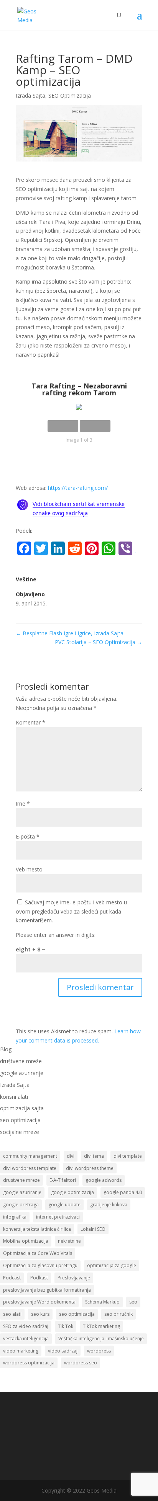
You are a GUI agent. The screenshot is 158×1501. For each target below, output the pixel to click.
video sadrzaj (62, 1351)
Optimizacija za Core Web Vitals (37, 1253)
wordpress (99, 1351)
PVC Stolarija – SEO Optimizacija (98, 642)
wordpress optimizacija (28, 1362)
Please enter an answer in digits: (55, 934)
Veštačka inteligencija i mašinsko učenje (101, 1338)
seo (133, 1302)
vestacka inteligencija (26, 1338)
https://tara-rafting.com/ (78, 487)
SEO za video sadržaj (25, 1326)
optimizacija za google (111, 1265)
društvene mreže (21, 1061)
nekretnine (69, 1241)
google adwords (104, 1180)
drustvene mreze (21, 1180)
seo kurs (40, 1314)
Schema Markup (102, 1302)
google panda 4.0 (123, 1192)
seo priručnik (118, 1314)
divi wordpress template (29, 1168)
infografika (14, 1217)
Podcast (12, 1277)
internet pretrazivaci (58, 1217)
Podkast (39, 1277)
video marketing (20, 1351)
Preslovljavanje (74, 1277)
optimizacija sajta (22, 1108)
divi (70, 1156)
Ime (23, 803)
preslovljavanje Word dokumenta (39, 1302)
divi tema (94, 1156)
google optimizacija (72, 1192)
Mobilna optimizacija (25, 1241)
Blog (6, 1049)
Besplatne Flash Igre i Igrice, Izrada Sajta (69, 633)
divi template (128, 1156)
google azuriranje (21, 1073)
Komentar (30, 722)
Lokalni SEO (93, 1229)
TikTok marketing (101, 1326)
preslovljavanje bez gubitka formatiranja (47, 1290)
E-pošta (28, 836)
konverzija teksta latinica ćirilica (37, 1229)
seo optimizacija (20, 1120)
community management (30, 1156)
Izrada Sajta (30, 95)
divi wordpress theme (90, 1168)
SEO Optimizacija (69, 95)
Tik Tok (65, 1326)
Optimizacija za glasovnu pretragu (40, 1265)
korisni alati (14, 1096)
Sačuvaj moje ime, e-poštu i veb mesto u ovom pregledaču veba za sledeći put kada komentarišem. (71, 911)
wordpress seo (80, 1362)
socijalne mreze (19, 1132)
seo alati (12, 1314)
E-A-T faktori (62, 1180)
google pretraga (21, 1204)
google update (64, 1204)
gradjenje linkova (108, 1204)
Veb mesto (29, 869)
